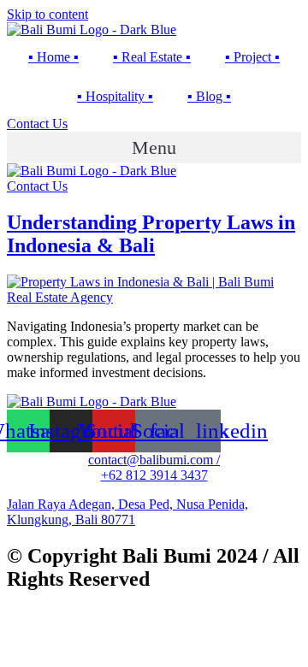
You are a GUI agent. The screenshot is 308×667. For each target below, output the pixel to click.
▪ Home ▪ (53, 57)
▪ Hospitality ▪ (115, 96)
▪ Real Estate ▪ (152, 57)
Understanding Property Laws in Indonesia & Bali (151, 234)
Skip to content (47, 14)
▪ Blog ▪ (209, 96)
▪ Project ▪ (252, 57)
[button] (154, 147)
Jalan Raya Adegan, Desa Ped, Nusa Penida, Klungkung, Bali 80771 (127, 512)
